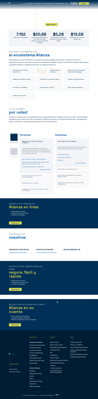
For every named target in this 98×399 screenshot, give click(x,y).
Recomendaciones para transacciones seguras (56, 371)
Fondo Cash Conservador (64, 157)
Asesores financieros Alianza (37, 360)
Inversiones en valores (35, 350)
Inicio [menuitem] (25, 3)
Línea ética (52, 365)
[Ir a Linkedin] (73, 253)
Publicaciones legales (35, 386)
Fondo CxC (60, 160)
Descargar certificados (16, 22)
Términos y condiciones (76, 345)
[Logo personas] (14, 3)
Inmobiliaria (32, 371)
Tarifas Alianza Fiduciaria (35, 381)
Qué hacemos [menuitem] (37, 3)
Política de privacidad (75, 342)
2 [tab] (50, 28)
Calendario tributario (34, 22)
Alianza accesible (54, 357)
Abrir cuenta (15, 325)
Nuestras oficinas (54, 342)
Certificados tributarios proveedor (79, 354)
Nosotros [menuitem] (30, 3)
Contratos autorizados (55, 368)
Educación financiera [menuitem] (48, 3)
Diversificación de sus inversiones (32, 176)
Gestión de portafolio (67, 169)
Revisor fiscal (32, 384)
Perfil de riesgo (33, 363)
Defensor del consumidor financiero (59, 360)
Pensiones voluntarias (35, 347)
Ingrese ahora (15, 223)
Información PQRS (55, 350)
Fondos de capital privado (36, 353)
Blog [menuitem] (66, 3)
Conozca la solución (45, 169)
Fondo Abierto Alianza (63, 154)
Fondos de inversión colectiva (37, 345)
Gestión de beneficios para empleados (69, 176)
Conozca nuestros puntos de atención (46, 252)
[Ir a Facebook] (64, 253)
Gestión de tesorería (67, 141)
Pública (31, 378)
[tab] (14, 138)
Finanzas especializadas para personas (35, 190)
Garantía (31, 376)
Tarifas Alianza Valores (35, 358)
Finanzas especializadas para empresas (71, 183)
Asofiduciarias (53, 355)
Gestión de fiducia (34, 368)
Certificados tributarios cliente (78, 357)
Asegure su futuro (30, 183)
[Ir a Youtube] (70, 253)
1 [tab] (47, 28)
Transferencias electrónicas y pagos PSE (32, 166)
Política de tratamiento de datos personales (78, 350)
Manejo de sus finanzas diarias (32, 142)
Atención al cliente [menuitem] (59, 3)
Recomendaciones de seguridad (58, 347)
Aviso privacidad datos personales (79, 347)
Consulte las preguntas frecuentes (18, 252)
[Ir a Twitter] (67, 253)
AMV (51, 352)
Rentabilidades (33, 355)
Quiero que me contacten (56, 345)
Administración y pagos (35, 373)
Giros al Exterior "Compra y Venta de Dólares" (34, 159)
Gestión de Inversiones (36, 342)
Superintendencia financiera (57, 363)
